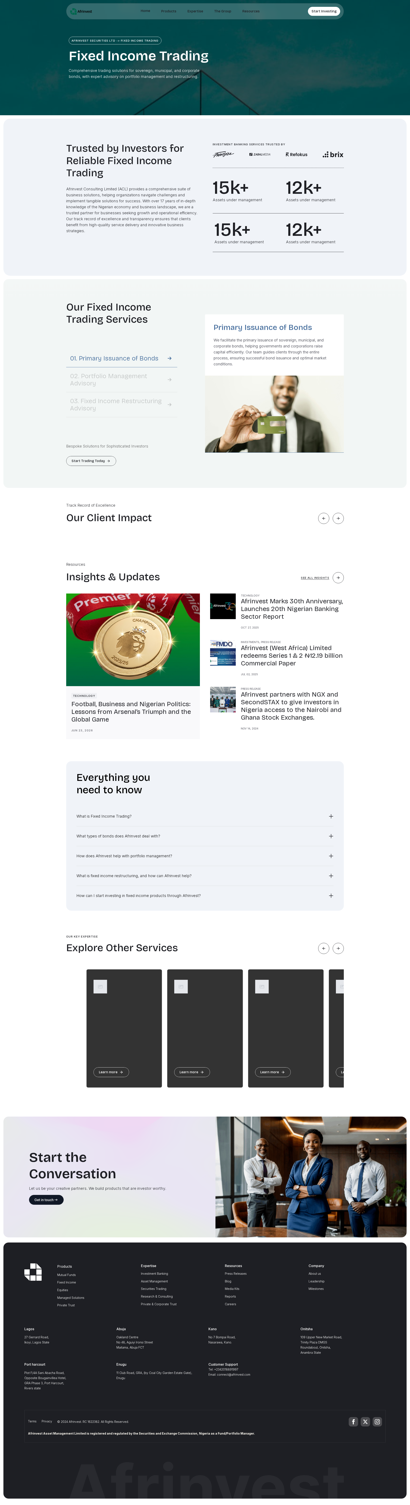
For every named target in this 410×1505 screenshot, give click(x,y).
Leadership (317, 1281)
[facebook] (353, 1421)
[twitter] (365, 1421)
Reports (230, 1296)
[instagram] (377, 1421)
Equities (62, 1290)
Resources (251, 11)
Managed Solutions (70, 1297)
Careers (230, 1304)
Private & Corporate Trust (159, 1304)
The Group (222, 11)
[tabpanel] (274, 383)
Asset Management (154, 1281)
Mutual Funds (66, 1275)
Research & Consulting (157, 1296)
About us (315, 1273)
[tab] (121, 358)
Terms (32, 1421)
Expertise (195, 11)
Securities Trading (153, 1289)
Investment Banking (154, 1273)
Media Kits (232, 1289)
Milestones (316, 1289)
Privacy (47, 1421)
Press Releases (236, 1273)
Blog (228, 1281)
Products (168, 11)
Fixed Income (66, 1282)
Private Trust (66, 1305)
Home (145, 11)
